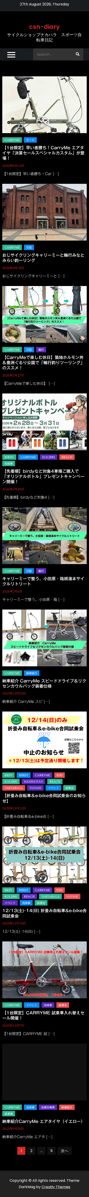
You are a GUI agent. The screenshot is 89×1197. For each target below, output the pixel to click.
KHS (60, 775)
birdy (9, 457)
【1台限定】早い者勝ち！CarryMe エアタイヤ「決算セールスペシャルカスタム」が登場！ (43, 153)
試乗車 (9, 1113)
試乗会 (69, 787)
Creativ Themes (56, 1187)
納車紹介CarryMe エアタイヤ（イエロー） (43, 1121)
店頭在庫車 (48, 1107)
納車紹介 (31, 673)
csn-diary (44, 27)
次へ (64, 1150)
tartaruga (14, 787)
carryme (12, 140)
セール (30, 140)
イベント (53, 787)
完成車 (9, 463)
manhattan (33, 781)
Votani (35, 787)
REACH (67, 457)
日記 (29, 247)
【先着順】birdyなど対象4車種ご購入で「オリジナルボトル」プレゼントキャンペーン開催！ (43, 476)
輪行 (41, 349)
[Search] (77, 54)
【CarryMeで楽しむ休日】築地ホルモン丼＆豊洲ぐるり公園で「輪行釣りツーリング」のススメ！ (43, 362)
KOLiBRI (48, 457)
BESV (8, 775)
